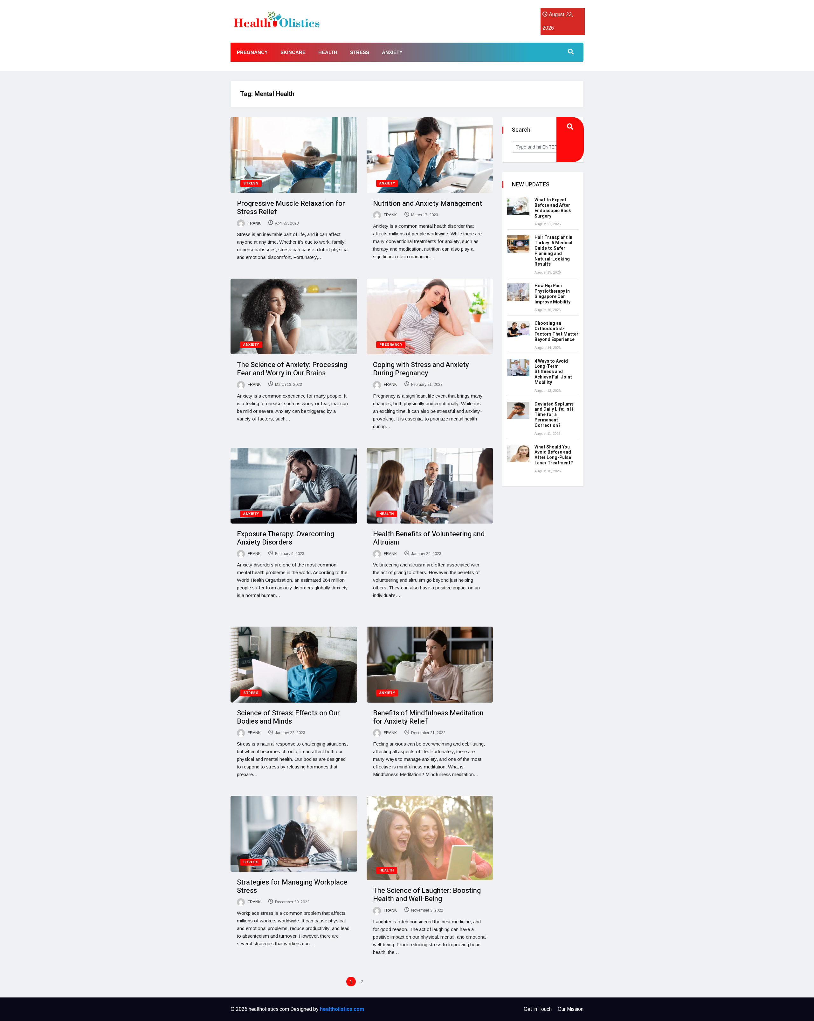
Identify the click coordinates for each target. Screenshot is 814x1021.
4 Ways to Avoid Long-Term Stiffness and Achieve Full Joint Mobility (553, 372)
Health (327, 52)
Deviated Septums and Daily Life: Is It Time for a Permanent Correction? (554, 415)
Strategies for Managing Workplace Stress (292, 886)
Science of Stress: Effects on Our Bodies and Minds (288, 717)
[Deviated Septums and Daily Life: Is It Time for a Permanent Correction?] (518, 410)
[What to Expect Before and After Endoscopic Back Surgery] (518, 206)
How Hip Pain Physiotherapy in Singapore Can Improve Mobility (552, 293)
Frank (254, 223)
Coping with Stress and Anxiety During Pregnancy (421, 369)
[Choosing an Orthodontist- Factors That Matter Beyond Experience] (518, 329)
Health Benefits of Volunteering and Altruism (429, 538)
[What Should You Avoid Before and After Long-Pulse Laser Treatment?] (518, 453)
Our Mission (570, 1009)
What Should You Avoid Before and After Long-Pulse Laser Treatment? (554, 455)
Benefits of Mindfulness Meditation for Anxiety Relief (428, 717)
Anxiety (392, 52)
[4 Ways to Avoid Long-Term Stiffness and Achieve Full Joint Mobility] (518, 367)
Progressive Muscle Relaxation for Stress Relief (291, 207)
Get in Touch (538, 1009)
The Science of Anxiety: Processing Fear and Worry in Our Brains (292, 369)
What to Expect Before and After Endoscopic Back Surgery (553, 208)
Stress (359, 52)
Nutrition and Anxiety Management (427, 203)
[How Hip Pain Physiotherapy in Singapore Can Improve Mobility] (518, 292)
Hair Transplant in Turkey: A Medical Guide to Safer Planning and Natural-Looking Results (553, 250)
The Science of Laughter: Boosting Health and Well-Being (427, 895)
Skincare (293, 52)
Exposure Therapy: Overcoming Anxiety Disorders (285, 538)
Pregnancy (252, 52)
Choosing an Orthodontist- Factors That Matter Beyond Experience (556, 331)
